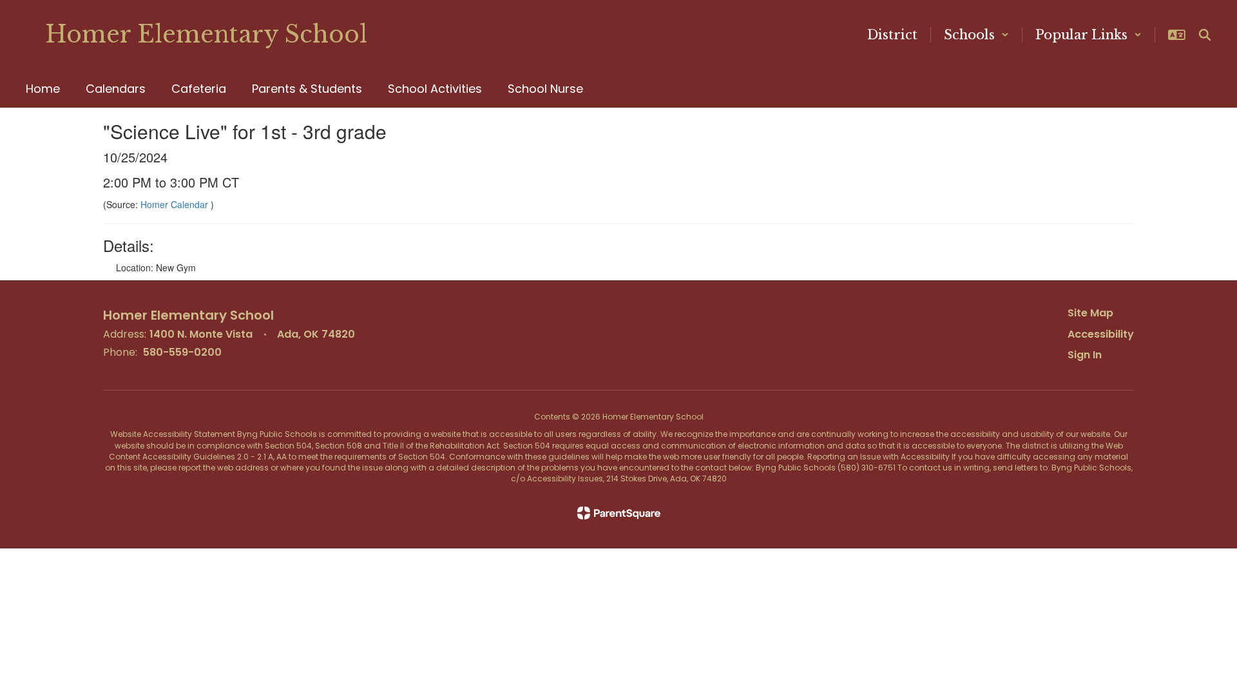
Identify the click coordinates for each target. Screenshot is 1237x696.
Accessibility (1101, 334)
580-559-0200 (182, 352)
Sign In (1085, 354)
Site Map (1090, 312)
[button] (976, 35)
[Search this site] (1204, 34)
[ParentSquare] (619, 513)
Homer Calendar (175, 204)
